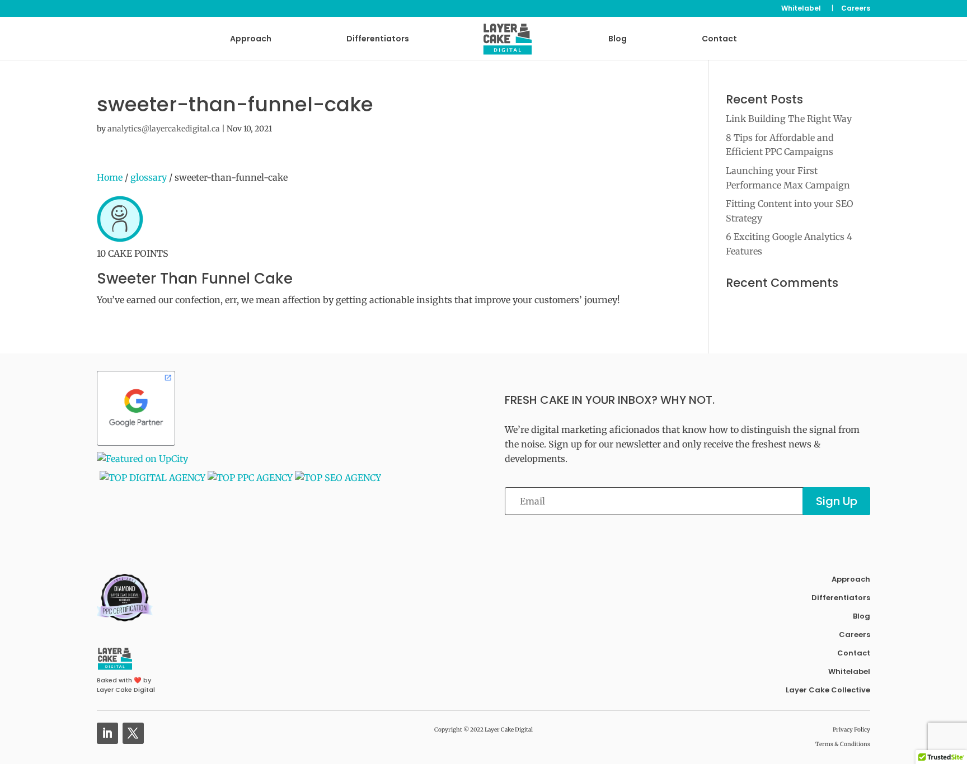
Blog (617, 39)
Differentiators (377, 39)
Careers (855, 9)
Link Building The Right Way (789, 118)
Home (110, 177)
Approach (250, 39)
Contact (719, 39)
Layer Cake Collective (828, 690)
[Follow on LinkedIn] (107, 733)
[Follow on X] (133, 733)
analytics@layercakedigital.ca (163, 129)
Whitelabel (801, 9)
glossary (148, 177)
